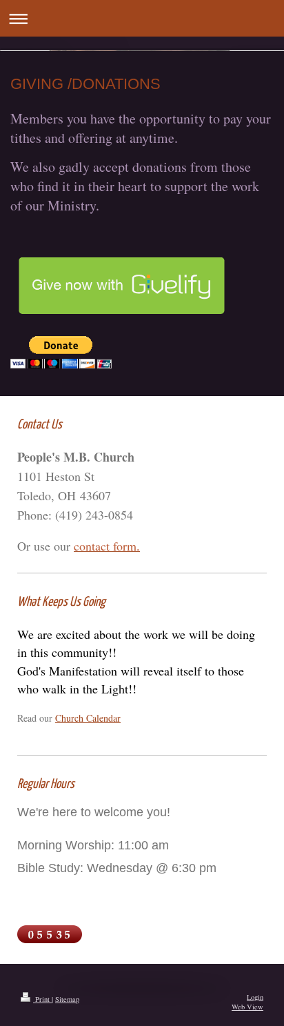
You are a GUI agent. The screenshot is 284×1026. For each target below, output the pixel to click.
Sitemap (67, 999)
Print (42, 999)
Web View (247, 1007)
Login (255, 997)
